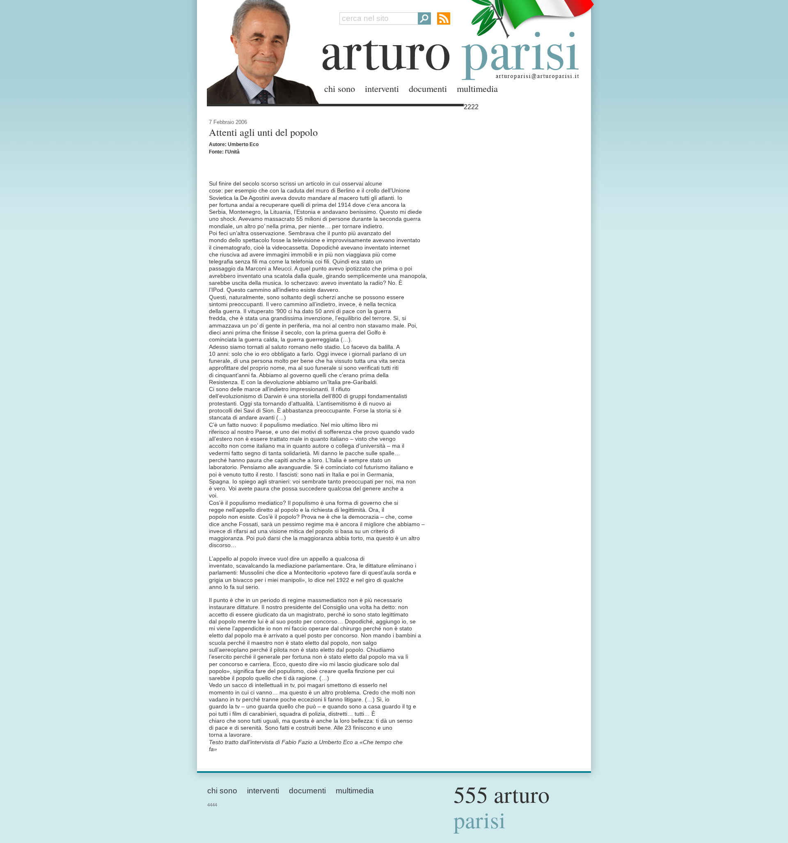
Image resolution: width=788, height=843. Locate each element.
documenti (428, 88)
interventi (382, 88)
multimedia (477, 88)
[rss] (443, 18)
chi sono (339, 88)
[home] (260, 50)
